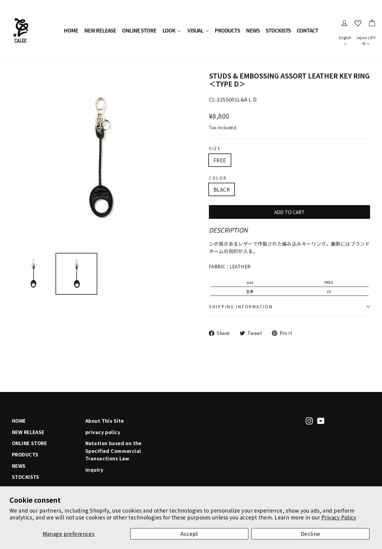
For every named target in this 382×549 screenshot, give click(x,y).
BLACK (221, 189)
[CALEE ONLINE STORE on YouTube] (320, 420)
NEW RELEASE (100, 30)
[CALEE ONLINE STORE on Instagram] (309, 420)
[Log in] (344, 23)
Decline (310, 533)
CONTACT (307, 30)
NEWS (253, 30)
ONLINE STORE (139, 30)
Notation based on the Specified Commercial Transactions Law (113, 451)
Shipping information (240, 307)
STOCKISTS (278, 30)
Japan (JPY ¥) (366, 40)
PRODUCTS (227, 30)
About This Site (104, 420)
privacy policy (102, 432)
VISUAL (195, 30)
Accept (189, 533)
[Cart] (372, 23)
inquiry (94, 469)
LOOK (169, 30)
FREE (219, 160)
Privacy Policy (338, 517)
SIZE (215, 148)
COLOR (218, 178)
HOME (71, 30)
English (345, 37)
